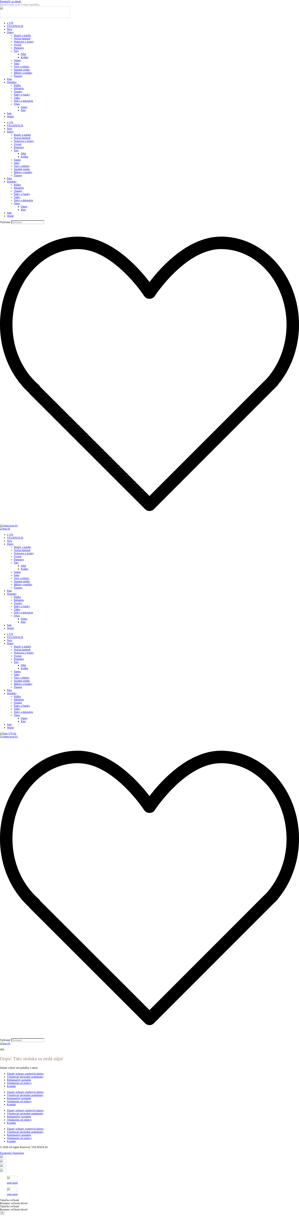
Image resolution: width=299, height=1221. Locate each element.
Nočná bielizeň (22, 38)
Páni (9, 79)
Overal (17, 44)
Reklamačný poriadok (19, 1079)
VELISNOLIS (15, 26)
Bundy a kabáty (22, 35)
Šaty (16, 51)
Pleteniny (19, 47)
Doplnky (12, 82)
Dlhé (23, 54)
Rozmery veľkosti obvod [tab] (13, 1203)
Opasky (18, 91)
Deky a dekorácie (23, 100)
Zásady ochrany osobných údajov (25, 1073)
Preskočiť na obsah (10, 1)
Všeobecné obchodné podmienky (25, 1076)
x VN (10, 22)
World (10, 116)
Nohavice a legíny (24, 41)
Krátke (24, 57)
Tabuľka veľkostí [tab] (9, 1200)
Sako (16, 63)
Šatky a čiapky (22, 94)
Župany (18, 75)
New (9, 29)
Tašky (17, 97)
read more (12, 1182)
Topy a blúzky (22, 66)
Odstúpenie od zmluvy (19, 1083)
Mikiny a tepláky (23, 72)
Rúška (17, 85)
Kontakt (11, 1086)
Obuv (17, 104)
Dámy (10, 32)
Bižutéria (19, 88)
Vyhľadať (5, 222)
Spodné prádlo (22, 69)
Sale (9, 113)
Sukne (17, 60)
